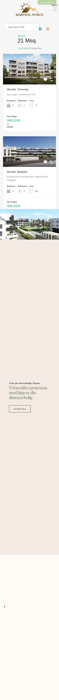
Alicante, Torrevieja (17, 89)
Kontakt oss (20, 409)
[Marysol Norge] (30, 14)
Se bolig (29, 78)
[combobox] (22, 27)
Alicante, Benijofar (17, 171)
